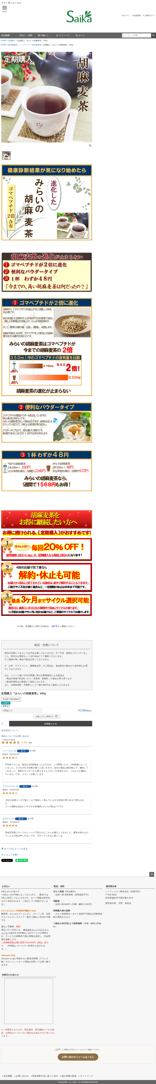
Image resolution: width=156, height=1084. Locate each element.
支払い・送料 (26, 35)
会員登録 (137, 15)
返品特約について (9, 730)
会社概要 (5, 35)
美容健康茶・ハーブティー (19, 45)
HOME (3, 41)
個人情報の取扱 (69, 1076)
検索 (153, 35)
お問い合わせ (22, 1076)
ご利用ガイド (149, 15)
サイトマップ (86, 1076)
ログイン (126, 15)
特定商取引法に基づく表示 (45, 1076)
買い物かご (43, 35)
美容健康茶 (36, 45)
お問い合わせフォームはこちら (78, 1057)
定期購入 (12, 41)
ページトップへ (151, 874)
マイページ (64, 35)
